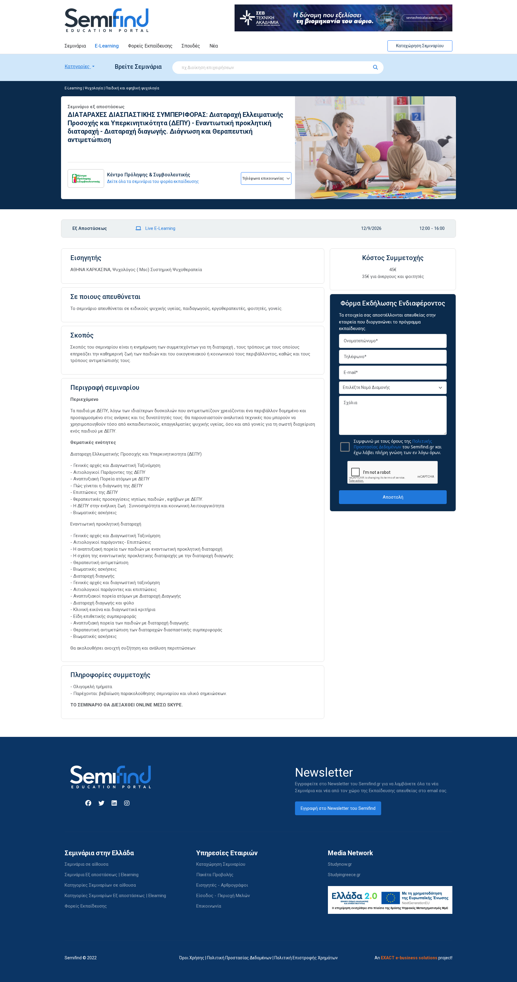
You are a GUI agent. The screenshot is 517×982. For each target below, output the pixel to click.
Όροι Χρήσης (191, 957)
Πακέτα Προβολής (214, 874)
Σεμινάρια (75, 46)
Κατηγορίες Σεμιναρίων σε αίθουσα (100, 885)
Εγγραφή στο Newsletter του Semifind (338, 808)
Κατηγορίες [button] (78, 66)
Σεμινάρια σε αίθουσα (86, 864)
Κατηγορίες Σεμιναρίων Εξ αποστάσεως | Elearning (115, 895)
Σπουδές (191, 46)
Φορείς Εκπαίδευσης (150, 46)
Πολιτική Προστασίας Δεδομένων (239, 957)
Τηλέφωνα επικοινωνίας (263, 178)
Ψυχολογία (94, 88)
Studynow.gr (340, 864)
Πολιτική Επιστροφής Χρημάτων (306, 957)
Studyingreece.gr (344, 874)
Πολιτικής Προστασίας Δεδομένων (393, 444)
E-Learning (107, 46)
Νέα (213, 46)
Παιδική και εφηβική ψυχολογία (132, 88)
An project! (413, 957)
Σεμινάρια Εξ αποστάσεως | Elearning (102, 874)
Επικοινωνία (208, 906)
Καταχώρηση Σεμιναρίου (420, 45)
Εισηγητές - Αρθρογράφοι (222, 885)
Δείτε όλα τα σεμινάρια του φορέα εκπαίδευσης (153, 181)
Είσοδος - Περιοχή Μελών (223, 895)
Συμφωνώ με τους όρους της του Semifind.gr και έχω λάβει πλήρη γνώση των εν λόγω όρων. (398, 446)
